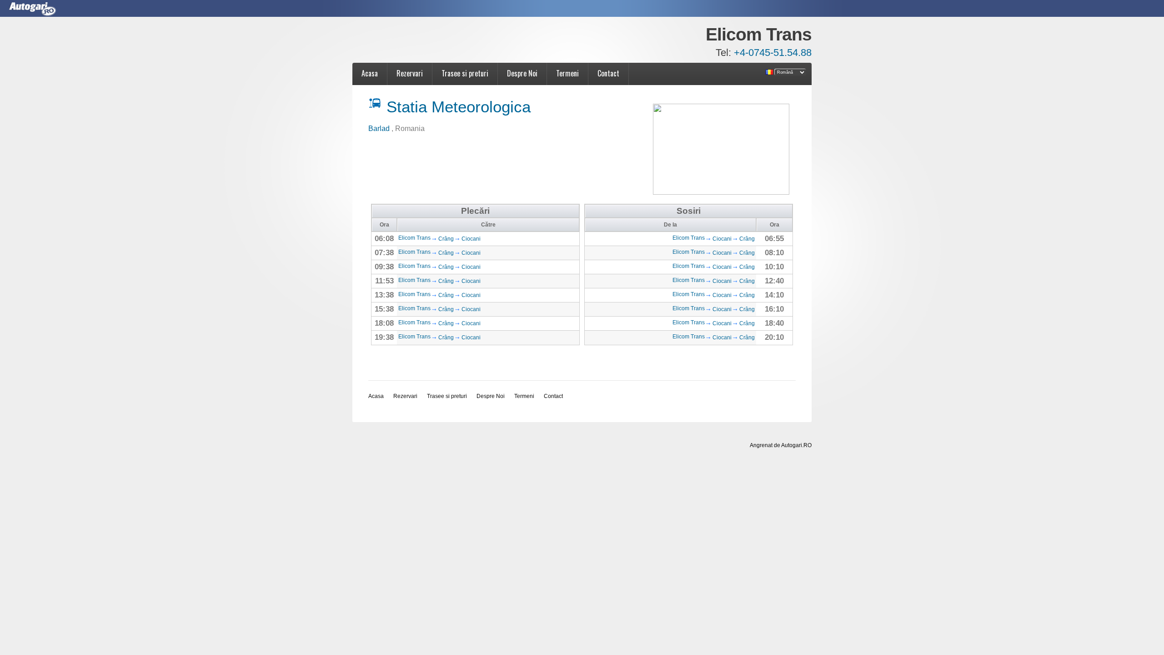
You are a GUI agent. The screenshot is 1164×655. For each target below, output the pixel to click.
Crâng (446, 239)
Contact (608, 73)
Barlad (379, 128)
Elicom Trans (414, 238)
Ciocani (471, 239)
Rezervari (409, 73)
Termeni (567, 73)
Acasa (369, 73)
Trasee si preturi (465, 73)
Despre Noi (522, 73)
